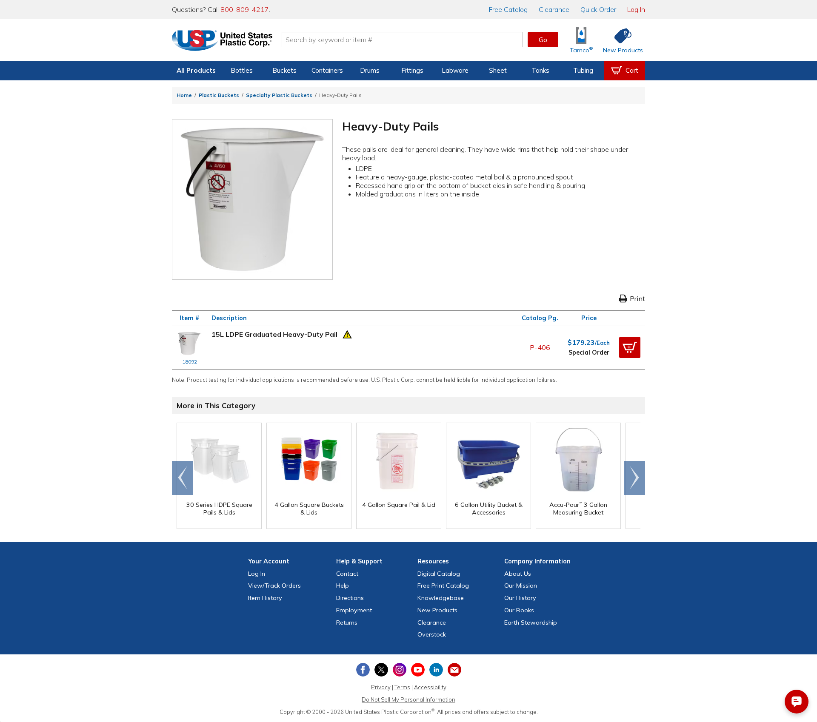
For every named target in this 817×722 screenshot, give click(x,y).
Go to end (182, 477)
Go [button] (543, 39)
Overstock (431, 634)
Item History (265, 598)
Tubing (583, 70)
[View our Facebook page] (362, 669)
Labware (455, 70)
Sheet (498, 70)
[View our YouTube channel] (417, 669)
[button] (629, 347)
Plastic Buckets (219, 95)
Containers (327, 70)
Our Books (519, 610)
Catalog (508, 9)
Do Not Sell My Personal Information (408, 699)
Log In (636, 9)
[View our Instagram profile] (399, 669)
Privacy (381, 687)
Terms (402, 687)
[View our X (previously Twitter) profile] (381, 669)
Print (637, 298)
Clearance (554, 9)
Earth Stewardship (530, 622)
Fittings (412, 70)
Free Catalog (443, 585)
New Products (437, 610)
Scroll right (634, 477)
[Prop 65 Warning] (347, 333)
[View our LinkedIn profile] (436, 669)
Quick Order (598, 9)
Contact (347, 573)
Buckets (284, 70)
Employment (354, 610)
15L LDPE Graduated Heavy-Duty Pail (274, 334)
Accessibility (430, 687)
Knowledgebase (440, 598)
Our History (520, 598)
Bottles (242, 70)
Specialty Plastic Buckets (279, 95)
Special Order (588, 352)
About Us (517, 573)
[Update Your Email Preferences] (454, 669)
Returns (346, 622)
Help (342, 585)
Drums (370, 70)
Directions (350, 598)
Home (184, 95)
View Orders (274, 585)
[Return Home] (222, 41)
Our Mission (520, 585)
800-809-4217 (244, 9)
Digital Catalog (438, 573)
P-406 (540, 347)
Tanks (540, 70)
